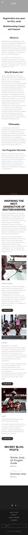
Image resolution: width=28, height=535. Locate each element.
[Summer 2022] (6, 471)
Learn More (7, 310)
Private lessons (7, 283)
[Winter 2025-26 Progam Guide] (6, 455)
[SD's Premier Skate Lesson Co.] (12, 505)
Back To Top (14, 512)
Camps (4, 416)
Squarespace (17, 531)
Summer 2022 (18, 473)
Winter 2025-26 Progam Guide (17, 460)
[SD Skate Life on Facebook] (15, 505)
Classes (4, 343)
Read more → (14, 466)
